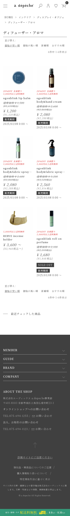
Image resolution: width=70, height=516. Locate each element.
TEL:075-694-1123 (15, 429)
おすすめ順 (58, 45)
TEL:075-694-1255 (15, 416)
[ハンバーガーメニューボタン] (5, 6)
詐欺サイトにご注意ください (35, 457)
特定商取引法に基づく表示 (35, 479)
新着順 (45, 45)
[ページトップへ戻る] (35, 445)
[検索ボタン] (40, 6)
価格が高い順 (30, 45)
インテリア (25, 17)
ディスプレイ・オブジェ (50, 17)
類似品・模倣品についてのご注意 (33, 467)
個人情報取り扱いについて (32, 473)
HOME (8, 17)
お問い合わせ (44, 416)
